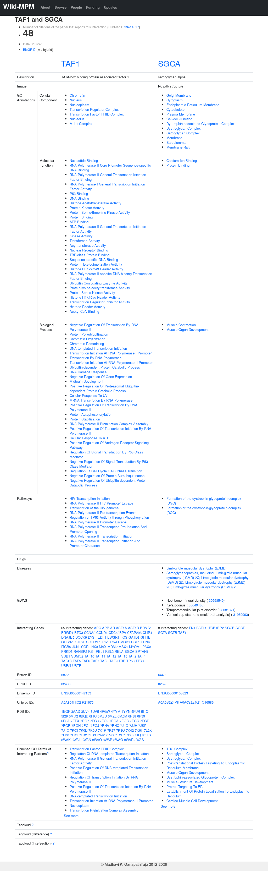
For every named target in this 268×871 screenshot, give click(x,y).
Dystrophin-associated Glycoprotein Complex (200, 123)
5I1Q (144, 711)
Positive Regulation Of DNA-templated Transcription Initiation (109, 770)
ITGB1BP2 (216, 627)
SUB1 (65, 656)
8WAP (107, 739)
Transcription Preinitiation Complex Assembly (104, 810)
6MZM (122, 716)
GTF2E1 (81, 641)
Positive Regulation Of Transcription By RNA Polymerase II (103, 407)
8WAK (66, 739)
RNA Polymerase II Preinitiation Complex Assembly (109, 423)
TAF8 (104, 660)
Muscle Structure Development (189, 781)
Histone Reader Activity (87, 306)
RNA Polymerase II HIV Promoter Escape (101, 503)
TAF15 (122, 656)
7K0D (83, 730)
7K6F (139, 730)
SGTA (162, 632)
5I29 (64, 716)
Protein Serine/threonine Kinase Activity (100, 212)
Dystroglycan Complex (183, 128)
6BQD (83, 716)
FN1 (192, 627)
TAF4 (141, 656)
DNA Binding (79, 198)
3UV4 (85, 711)
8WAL (76, 739)
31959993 (240, 614)
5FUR (135, 711)
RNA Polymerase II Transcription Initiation (101, 536)
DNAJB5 (67, 637)
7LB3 (92, 734)
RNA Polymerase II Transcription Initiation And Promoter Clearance (105, 543)
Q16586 (208, 702)
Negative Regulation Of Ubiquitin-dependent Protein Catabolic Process (108, 482)
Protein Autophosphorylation (91, 414)
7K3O (120, 730)
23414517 (131, 27)
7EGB (124, 720)
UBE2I (66, 665)
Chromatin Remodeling (87, 343)
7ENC (114, 725)
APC (97, 627)
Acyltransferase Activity (88, 245)
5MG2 (73, 716)
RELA (119, 651)
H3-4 (113, 641)
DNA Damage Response (88, 371)
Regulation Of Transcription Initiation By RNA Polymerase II (104, 779)
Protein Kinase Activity (87, 207)
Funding (93, 7)
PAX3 (146, 646)
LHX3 (94, 646)
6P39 (141, 716)
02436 (65, 683)
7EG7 (84, 720)
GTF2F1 (94, 641)
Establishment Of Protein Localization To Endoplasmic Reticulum (207, 793)
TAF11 (100, 656)
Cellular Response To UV (89, 395)
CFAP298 (134, 632)
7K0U (92, 730)
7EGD (144, 720)
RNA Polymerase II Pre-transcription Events (103, 512)
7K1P (102, 730)
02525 (162, 683)
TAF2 (132, 656)
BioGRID (29, 49)
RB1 (91, 651)
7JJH (133, 725)
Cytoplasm (174, 99)
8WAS (139, 739)
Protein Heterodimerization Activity (96, 264)
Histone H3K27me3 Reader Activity (96, 268)
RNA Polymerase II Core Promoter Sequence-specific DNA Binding (110, 167)
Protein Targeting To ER (184, 786)
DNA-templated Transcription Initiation (98, 348)
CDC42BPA (117, 632)
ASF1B (133, 627)
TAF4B (66, 660)
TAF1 (70, 63)
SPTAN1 (141, 651)
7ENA (104, 725)
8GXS (146, 734)
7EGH (76, 725)
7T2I (118, 734)
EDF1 (102, 637)
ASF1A (121, 627)
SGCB (229, 627)
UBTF (76, 665)
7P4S (110, 734)
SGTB (172, 632)
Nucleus (76, 99)
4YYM (115, 711)
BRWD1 (67, 632)
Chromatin (77, 95)
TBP (122, 660)
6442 (161, 674)
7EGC (134, 720)
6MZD (102, 716)
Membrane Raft (178, 147)
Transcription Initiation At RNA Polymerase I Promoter (111, 352)
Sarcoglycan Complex (183, 132)
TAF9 (113, 660)
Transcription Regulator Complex (94, 109)
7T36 (127, 734)
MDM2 (113, 646)
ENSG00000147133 (76, 693)
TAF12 (111, 656)
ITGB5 (66, 646)
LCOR (84, 646)
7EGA (114, 720)
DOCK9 (81, 637)
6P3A (65, 720)
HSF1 (135, 641)
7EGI (86, 725)
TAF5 (77, 660)
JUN (75, 646)
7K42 (130, 730)
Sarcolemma (176, 142)
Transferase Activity (85, 240)
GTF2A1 (67, 641)
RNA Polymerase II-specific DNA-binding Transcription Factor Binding (111, 276)
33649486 (196, 604)
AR (112, 627)
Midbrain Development (86, 381)
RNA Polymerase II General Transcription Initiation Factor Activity (108, 229)
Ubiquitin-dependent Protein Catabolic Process (105, 367)
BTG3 (78, 632)
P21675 (87, 702)
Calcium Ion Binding (181, 160)
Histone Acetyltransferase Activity (95, 202)
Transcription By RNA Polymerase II (97, 357)
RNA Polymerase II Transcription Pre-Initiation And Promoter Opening (108, 529)
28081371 (227, 609)
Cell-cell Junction (179, 118)
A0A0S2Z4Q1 (190, 702)
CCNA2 (89, 632)
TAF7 (95, 660)
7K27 (111, 730)
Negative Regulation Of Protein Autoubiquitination (107, 475)
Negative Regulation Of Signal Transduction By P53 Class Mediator (109, 464)
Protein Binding (81, 217)
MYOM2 (135, 646)
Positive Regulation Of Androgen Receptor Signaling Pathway (109, 445)
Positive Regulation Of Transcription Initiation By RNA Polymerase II (110, 431)
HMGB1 (124, 641)
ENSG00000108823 (173, 693)
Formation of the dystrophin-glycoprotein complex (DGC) (203, 501)
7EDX (75, 720)
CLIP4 (147, 632)
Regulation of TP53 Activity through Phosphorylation (109, 517)
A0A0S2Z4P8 (168, 702)
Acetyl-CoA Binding (84, 311)
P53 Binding (79, 193)
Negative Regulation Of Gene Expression (101, 376)
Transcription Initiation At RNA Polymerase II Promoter (111, 362)
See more (71, 815)
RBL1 (100, 651)
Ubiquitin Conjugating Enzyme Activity (99, 283)
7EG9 (104, 720)
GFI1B (145, 637)
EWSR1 (113, 637)
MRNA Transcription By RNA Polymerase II (103, 400)
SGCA (169, 63)
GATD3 (134, 637)
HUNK (145, 641)
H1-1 (105, 641)
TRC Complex (177, 748)
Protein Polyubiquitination (89, 334)
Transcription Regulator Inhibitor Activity (100, 301)
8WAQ (118, 739)
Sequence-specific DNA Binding (94, 259)
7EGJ (95, 725)
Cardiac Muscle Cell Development (192, 800)
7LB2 (83, 734)
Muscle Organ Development (187, 329)
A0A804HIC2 (71, 702)
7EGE (65, 725)
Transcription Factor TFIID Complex (97, 114)
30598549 (216, 600)
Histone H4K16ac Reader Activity (95, 297)
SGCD (240, 627)
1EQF (65, 711)
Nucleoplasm (79, 104)
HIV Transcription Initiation (90, 498)
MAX (103, 646)
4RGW (105, 711)
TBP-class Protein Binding (89, 254)
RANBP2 (80, 651)
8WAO (97, 739)
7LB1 (74, 734)
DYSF (92, 637)
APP (105, 627)
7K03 (74, 730)
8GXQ (136, 734)
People (76, 7)
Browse (60, 7)
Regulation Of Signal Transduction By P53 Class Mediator (106, 454)
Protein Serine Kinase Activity (92, 292)
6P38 (132, 716)
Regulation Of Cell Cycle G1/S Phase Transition (106, 470)
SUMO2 (77, 656)
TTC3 (140, 660)
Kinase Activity (81, 235)
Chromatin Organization (87, 338)
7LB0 (65, 734)
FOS (123, 637)
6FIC (93, 716)
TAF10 (89, 656)
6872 (65, 674)
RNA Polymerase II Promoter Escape (98, 521)
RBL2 (109, 651)
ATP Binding (79, 221)
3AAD (75, 711)
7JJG (124, 725)
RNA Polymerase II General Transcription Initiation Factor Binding (108, 177)
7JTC (65, 730)
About (45, 7)
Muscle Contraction (181, 324)
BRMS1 (146, 627)
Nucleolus (77, 118)
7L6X (148, 730)
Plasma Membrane (180, 114)
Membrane (174, 137)
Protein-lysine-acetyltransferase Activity (100, 287)
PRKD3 (66, 651)
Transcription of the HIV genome (94, 507)
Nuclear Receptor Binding (89, 250)
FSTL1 (201, 627)
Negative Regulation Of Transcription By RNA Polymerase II (104, 327)
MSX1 (123, 646)
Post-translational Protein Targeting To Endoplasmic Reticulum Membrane (205, 765)
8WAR (128, 739)
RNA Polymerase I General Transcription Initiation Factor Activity (107, 186)
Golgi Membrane (178, 95)
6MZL (112, 716)
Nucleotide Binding (84, 160)
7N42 (101, 734)
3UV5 (95, 711)
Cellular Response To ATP (89, 437)
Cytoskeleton (176, 109)
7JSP (142, 725)
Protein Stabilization (85, 419)
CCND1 (102, 632)
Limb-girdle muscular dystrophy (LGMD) (196, 568)
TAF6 (86, 660)
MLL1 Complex (81, 123)
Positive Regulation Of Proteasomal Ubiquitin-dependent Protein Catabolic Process (104, 388)
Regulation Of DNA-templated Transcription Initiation (109, 753)
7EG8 (94, 720)
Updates (110, 7)
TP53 (130, 660)
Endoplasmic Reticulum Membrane (192, 104)
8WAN (86, 739)
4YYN (125, 711)
